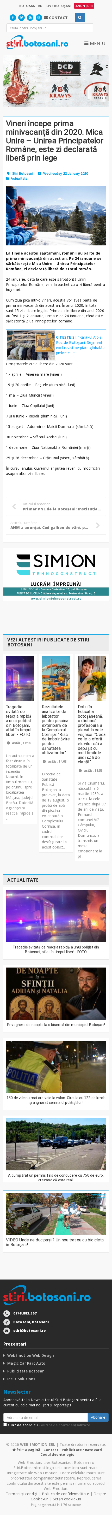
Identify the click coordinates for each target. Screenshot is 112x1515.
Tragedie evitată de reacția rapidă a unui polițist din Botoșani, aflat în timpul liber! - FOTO (19, 720)
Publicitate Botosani (26, 1371)
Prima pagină (28, 1449)
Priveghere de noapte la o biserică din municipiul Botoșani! (56, 1025)
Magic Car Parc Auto (26, 1363)
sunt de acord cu (48, 1425)
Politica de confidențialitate (64, 1425)
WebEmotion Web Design (30, 1355)
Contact (50, 1449)
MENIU (96, 43)
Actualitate (19, 178)
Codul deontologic (57, 1454)
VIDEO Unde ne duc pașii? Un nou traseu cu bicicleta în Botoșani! (55, 1242)
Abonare (98, 1417)
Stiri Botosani (22, 173)
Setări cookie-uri (67, 1498)
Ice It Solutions (21, 1378)
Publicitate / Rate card (82, 1449)
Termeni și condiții (22, 1493)
